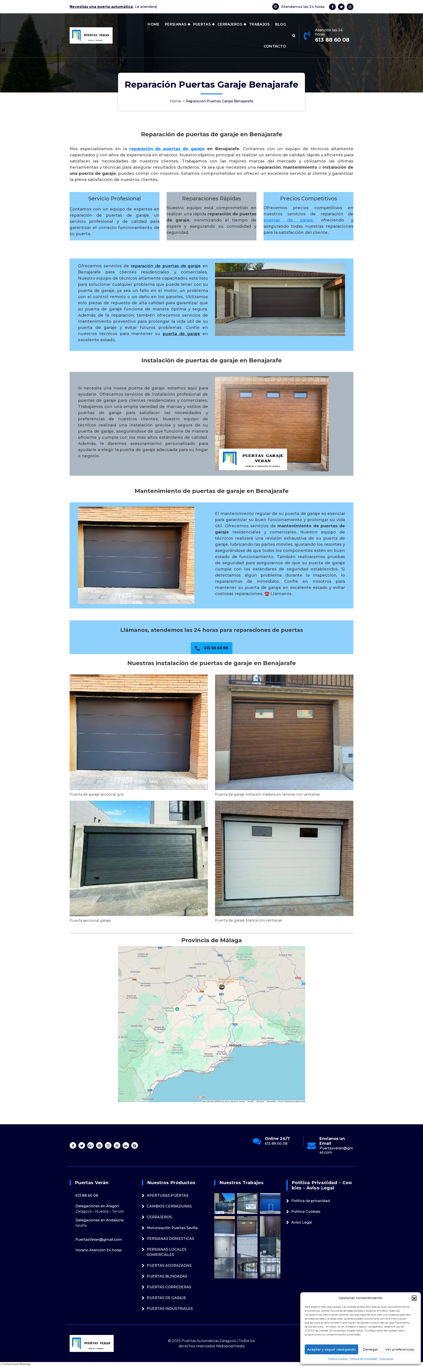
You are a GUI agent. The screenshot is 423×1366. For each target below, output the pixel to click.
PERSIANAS (176, 24)
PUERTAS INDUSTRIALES (170, 1309)
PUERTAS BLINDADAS (167, 1276)
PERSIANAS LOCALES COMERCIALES (166, 1252)
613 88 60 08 (332, 40)
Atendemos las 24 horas (303, 7)
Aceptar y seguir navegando (331, 1349)
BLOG (280, 24)
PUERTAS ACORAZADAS (169, 1265)
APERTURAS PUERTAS (167, 1195)
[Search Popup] (294, 35)
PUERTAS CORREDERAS (169, 1287)
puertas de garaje (288, 220)
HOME (153, 24)
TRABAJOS (259, 24)
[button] (414, 1298)
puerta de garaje (181, 333)
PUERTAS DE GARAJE (166, 1298)
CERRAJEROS (229, 24)
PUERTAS (202, 24)
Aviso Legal (386, 1358)
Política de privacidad (363, 1358)
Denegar (370, 1349)
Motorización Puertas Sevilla (172, 1228)
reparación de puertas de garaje (167, 148)
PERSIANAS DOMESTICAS (170, 1239)
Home (175, 101)
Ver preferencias (399, 1349)
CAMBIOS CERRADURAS (169, 1206)
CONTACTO (275, 46)
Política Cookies (338, 1358)
